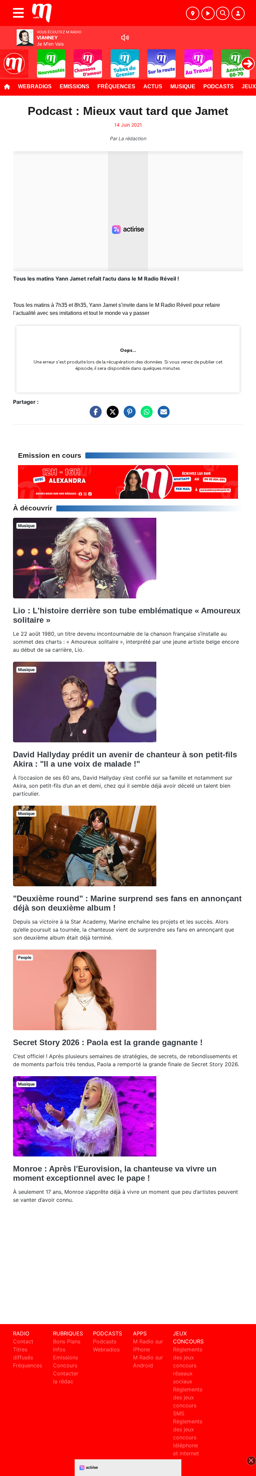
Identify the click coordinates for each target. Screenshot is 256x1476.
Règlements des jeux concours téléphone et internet (187, 1437)
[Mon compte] (238, 13)
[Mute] (125, 38)
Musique (182, 86)
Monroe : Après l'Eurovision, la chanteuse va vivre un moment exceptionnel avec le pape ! (115, 1173)
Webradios (35, 86)
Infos (59, 1349)
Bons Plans (66, 1341)
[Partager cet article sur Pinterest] (128, 415)
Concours (65, 1365)
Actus (152, 86)
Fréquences (116, 86)
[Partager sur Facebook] (94, 415)
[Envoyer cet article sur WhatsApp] (145, 415)
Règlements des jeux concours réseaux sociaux (187, 1365)
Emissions (74, 86)
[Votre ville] (192, 13)
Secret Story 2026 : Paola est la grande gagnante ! (108, 1042)
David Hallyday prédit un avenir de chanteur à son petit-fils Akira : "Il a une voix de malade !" (125, 759)
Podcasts (218, 86)
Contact (23, 1341)
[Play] (8, 59)
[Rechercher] (222, 13)
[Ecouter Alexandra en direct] (128, 481)
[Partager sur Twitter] (111, 415)
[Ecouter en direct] (208, 13)
